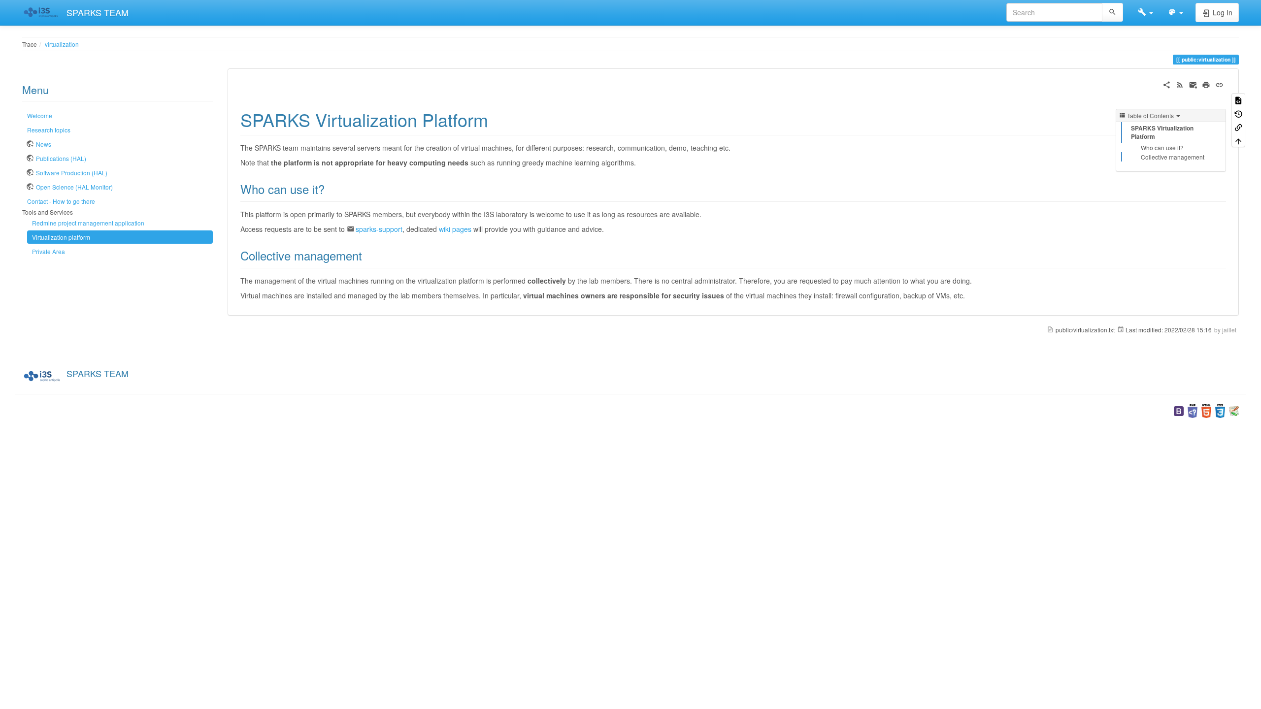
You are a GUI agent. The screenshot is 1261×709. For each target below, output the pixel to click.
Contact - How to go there (61, 201)
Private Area (48, 251)
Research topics (48, 130)
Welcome (39, 115)
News (43, 144)
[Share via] (1166, 84)
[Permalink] (1219, 84)
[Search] (1112, 12)
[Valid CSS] (1220, 410)
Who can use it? (1162, 147)
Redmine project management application (88, 223)
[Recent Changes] (1180, 84)
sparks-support (379, 229)
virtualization (62, 44)
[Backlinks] (1238, 127)
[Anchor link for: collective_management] (368, 255)
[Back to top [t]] (1238, 140)
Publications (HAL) (61, 158)
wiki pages (455, 229)
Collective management (1172, 157)
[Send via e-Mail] (1193, 84)
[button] (1145, 12)
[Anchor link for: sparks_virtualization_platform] (497, 119)
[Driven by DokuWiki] (1234, 410)
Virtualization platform (61, 237)
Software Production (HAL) (71, 172)
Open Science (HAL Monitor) (74, 187)
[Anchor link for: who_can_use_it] (330, 189)
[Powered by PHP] (1192, 410)
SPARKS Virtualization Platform (1162, 132)
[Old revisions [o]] (1238, 113)
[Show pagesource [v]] (1238, 100)
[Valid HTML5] (1206, 410)
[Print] (1206, 84)
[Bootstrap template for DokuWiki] (1179, 410)
